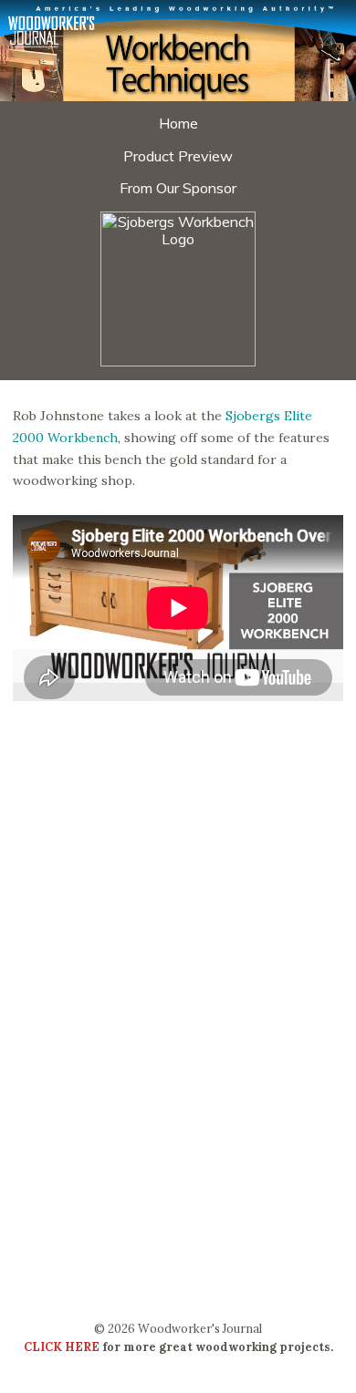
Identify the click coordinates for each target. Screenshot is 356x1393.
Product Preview (178, 156)
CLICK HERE (61, 1346)
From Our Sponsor (178, 188)
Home (178, 123)
